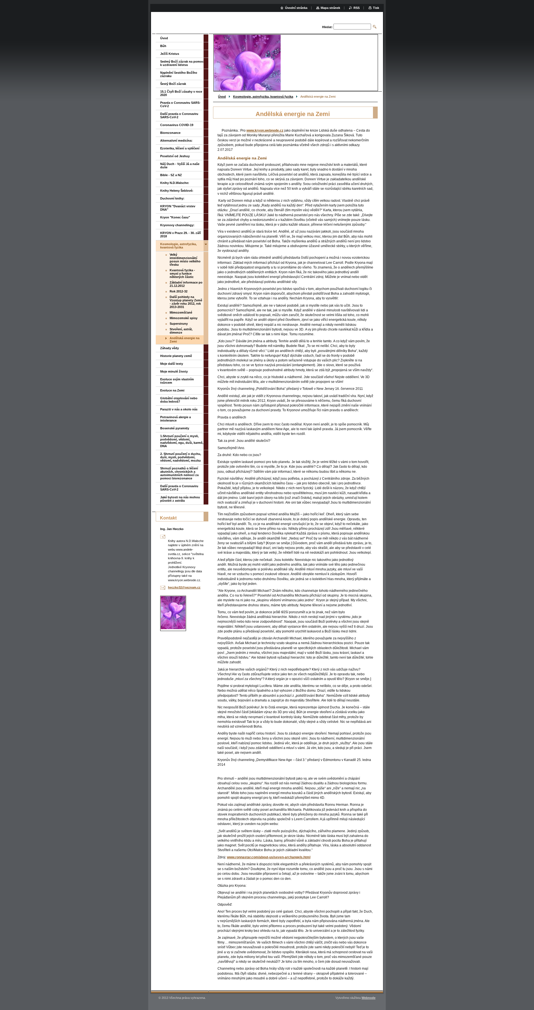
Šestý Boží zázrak (173, 83)
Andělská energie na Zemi (184, 339)
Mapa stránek (330, 7)
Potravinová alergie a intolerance (175, 418)
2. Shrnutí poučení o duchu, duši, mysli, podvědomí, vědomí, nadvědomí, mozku (180, 457)
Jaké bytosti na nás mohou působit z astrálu (180, 499)
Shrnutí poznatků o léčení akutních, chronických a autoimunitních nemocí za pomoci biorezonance (179, 473)
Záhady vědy (169, 348)
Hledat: (327, 27)
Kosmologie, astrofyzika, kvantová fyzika (263, 96)
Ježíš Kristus (169, 53)
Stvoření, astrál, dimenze (181, 330)
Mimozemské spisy (183, 318)
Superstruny (179, 323)
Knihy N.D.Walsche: (174, 182)
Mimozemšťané (181, 312)
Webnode (368, 997)
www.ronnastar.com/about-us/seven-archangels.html (268, 857)
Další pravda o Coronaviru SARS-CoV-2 (179, 115)
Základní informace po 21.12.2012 (186, 284)
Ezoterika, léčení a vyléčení (179, 148)
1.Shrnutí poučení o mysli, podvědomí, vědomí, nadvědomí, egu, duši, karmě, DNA (181, 441)
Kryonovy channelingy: (177, 225)
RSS (356, 7)
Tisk (376, 7)
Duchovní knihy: (172, 198)
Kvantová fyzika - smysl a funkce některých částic (182, 273)
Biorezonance (170, 132)
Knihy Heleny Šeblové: (176, 190)
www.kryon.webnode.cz (264, 130)
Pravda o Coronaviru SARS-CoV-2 (180, 104)
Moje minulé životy (174, 371)
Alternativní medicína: (176, 140)
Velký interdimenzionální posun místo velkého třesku (185, 259)
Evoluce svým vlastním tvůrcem (177, 381)
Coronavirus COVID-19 (176, 125)
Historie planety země (176, 356)
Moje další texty (171, 363)
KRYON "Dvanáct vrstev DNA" (177, 208)
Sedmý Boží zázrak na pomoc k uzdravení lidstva (182, 63)
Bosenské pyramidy (174, 428)
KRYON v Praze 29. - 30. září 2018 (180, 234)
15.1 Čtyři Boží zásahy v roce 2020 (181, 93)
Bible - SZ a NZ (171, 175)
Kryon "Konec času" (175, 217)
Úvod (222, 96)
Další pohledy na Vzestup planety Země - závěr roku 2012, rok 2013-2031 (186, 302)
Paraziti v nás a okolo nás (178, 409)
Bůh (163, 46)
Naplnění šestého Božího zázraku (178, 74)
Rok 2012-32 (178, 291)
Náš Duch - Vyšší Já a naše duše (179, 165)
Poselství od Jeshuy (175, 156)
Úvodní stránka (296, 7)
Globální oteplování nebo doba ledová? (178, 399)
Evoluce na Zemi (172, 390)
